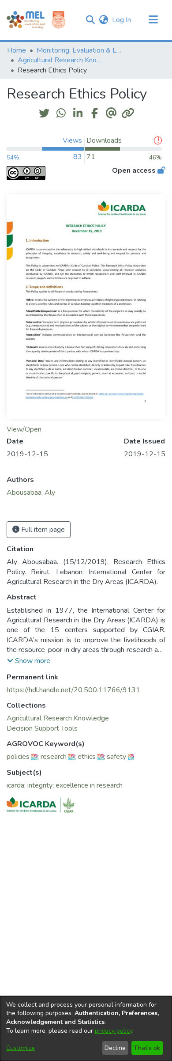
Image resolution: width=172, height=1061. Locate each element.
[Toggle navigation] (153, 19)
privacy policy (113, 1031)
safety (116, 757)
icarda (15, 785)
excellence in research (89, 785)
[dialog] (86, 1028)
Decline (115, 1048)
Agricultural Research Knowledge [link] (62, 60)
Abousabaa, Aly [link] (31, 492)
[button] (90, 20)
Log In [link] (122, 20)
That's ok (147, 1048)
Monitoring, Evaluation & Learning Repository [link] (81, 50)
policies (18, 757)
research (54, 757)
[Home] (26, 20)
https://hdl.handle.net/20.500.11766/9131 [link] (73, 690)
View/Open (24, 429)
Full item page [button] (42, 529)
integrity (39, 785)
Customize (20, 1048)
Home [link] (16, 50)
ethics (87, 757)
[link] (58, 718)
